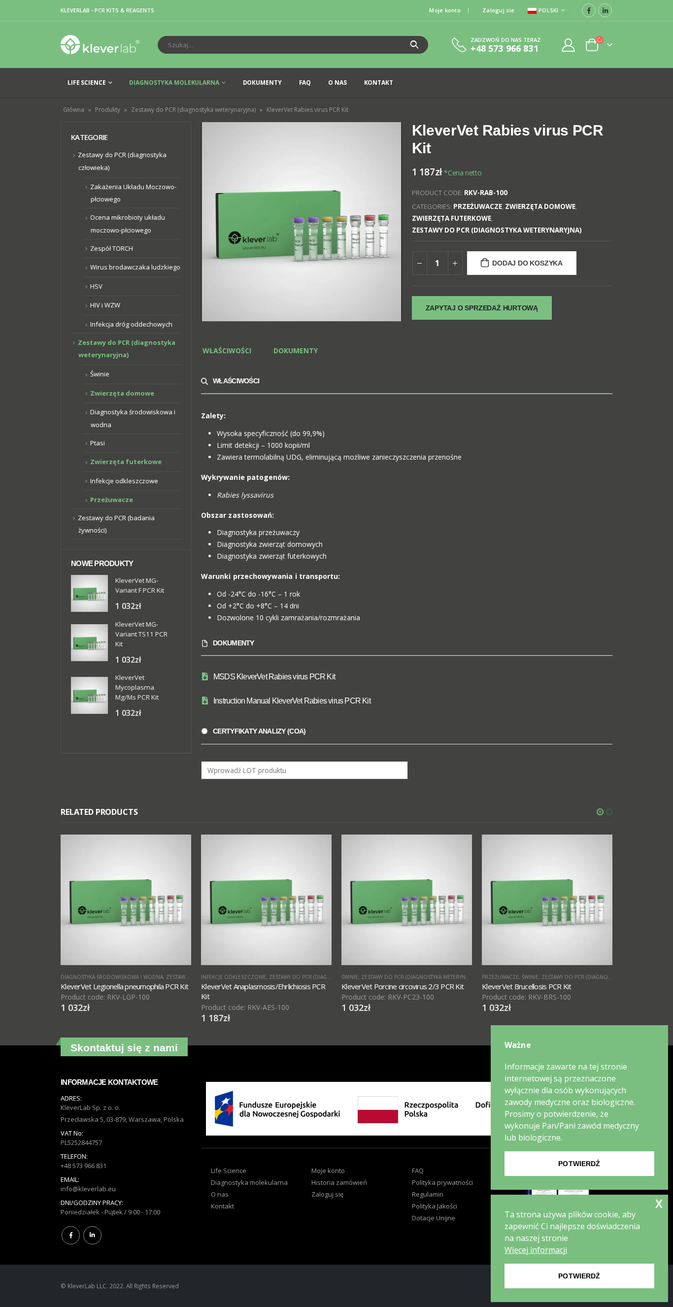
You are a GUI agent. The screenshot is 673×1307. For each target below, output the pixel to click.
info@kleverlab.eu (88, 1188)
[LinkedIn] (605, 10)
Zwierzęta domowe (540, 206)
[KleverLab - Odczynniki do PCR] (100, 44)
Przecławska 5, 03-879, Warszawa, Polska (122, 1119)
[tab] (227, 351)
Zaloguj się (327, 1194)
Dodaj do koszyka (527, 263)
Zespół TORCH (111, 248)
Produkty (107, 109)
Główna (73, 109)
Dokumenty (262, 82)
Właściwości (226, 350)
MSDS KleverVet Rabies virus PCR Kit (274, 676)
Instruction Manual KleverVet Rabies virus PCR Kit (291, 701)
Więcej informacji (536, 1249)
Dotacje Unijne (433, 1217)
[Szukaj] (415, 44)
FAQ (305, 82)
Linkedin (92, 1235)
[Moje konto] (568, 44)
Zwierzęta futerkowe (451, 218)
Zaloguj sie (498, 10)
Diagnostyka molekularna (174, 82)
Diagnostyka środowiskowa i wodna (112, 976)
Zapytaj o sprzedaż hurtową (482, 308)
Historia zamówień (339, 1182)
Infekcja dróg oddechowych (131, 324)
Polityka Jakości (434, 1206)
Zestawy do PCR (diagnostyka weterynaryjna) (193, 109)
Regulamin (427, 1194)
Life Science (86, 82)
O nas (337, 82)
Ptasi (97, 442)
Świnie (99, 373)
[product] (89, 593)
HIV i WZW (105, 305)
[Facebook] (589, 10)
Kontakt (378, 82)
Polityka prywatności (442, 1182)
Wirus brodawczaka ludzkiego (135, 267)
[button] (600, 812)
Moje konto (445, 10)
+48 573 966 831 (83, 1165)
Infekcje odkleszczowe (124, 480)
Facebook (71, 1235)
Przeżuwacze (477, 206)
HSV (96, 286)
